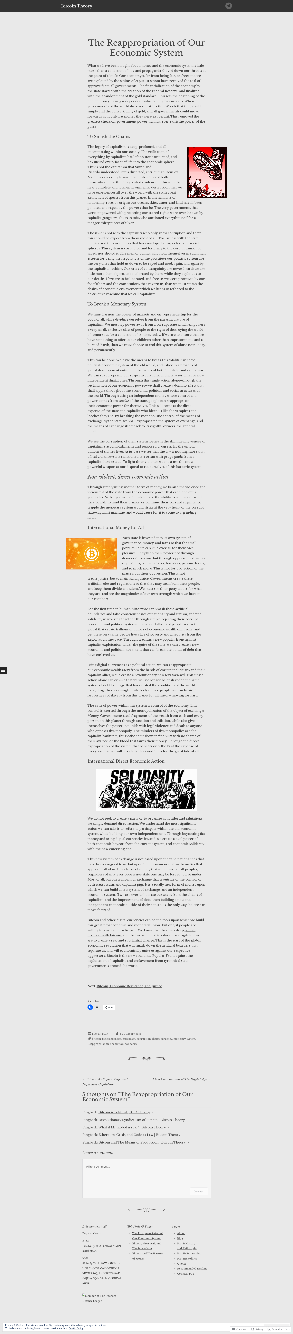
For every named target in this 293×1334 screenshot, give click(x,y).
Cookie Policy (76, 1328)
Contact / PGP (185, 1273)
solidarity (131, 1043)
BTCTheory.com (130, 1033)
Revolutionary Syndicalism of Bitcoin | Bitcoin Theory (142, 1120)
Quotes (181, 1263)
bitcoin (96, 1038)
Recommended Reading (192, 1268)
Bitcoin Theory (76, 6)
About (181, 1233)
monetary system (184, 1038)
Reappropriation (98, 1043)
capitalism (128, 1038)
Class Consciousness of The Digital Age (182, 1079)
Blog (180, 1238)
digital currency (162, 1038)
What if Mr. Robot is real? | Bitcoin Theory (132, 1127)
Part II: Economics (189, 1253)
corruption (144, 1038)
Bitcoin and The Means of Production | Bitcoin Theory (142, 1142)
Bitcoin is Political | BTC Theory (124, 1112)
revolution (117, 1043)
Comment (199, 1191)
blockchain (109, 1038)
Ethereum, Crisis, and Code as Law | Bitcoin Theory (139, 1135)
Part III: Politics (187, 1258)
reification (156, 152)
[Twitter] (228, 6)
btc (119, 1038)
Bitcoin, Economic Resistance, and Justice (129, 986)
